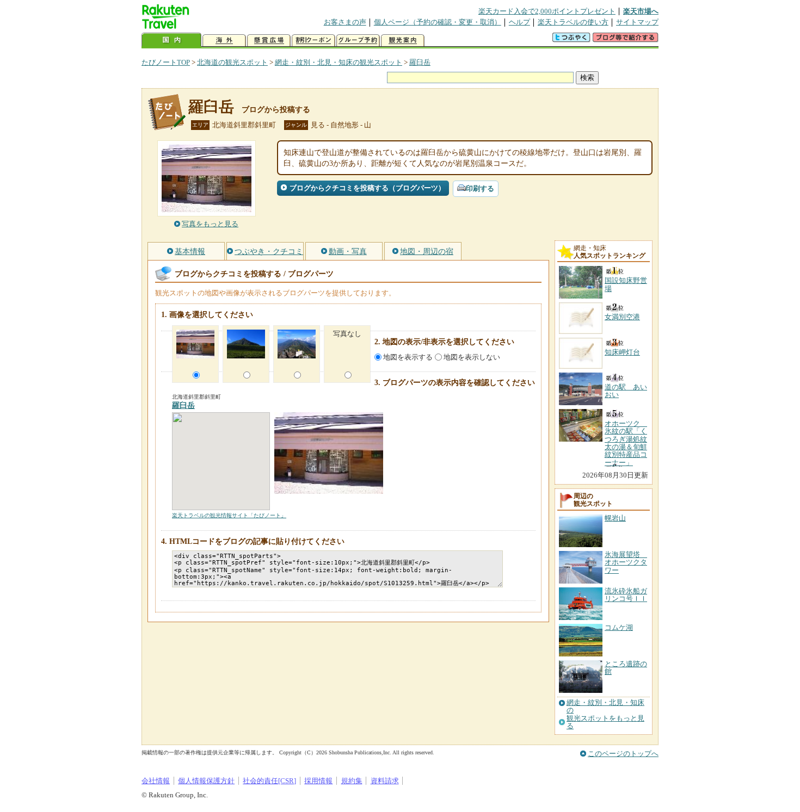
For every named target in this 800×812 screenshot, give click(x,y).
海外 (224, 40)
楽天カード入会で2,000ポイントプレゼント (547, 11)
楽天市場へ (641, 11)
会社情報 (155, 781)
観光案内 (402, 40)
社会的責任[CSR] (269, 781)
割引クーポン (313, 40)
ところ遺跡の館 (626, 667)
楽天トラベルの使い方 (573, 22)
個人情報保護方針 (206, 781)
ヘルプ (519, 22)
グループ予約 (358, 40)
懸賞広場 (269, 40)
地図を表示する (408, 357)
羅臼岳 (419, 62)
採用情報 (318, 781)
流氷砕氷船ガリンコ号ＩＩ (626, 595)
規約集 (351, 781)
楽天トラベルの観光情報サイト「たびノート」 (229, 515)
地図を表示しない (472, 357)
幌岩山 (615, 518)
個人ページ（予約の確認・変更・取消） (437, 22)
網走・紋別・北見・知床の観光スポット (338, 62)
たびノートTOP (165, 62)
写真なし (347, 334)
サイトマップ (637, 22)
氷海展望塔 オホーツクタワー (626, 562)
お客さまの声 (345, 22)
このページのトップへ (623, 753)
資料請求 (385, 781)
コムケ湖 (619, 627)
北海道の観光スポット (232, 62)
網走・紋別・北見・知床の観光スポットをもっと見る (605, 714)
